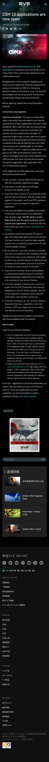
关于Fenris (6, 703)
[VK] (41, 563)
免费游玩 (6, 582)
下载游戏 (6, 587)
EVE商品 (5, 680)
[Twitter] (10, 563)
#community (8, 411)
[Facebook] (4, 563)
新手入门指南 (8, 600)
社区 (4, 629)
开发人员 (6, 638)
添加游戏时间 (8, 591)
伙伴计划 (6, 651)
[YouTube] (17, 563)
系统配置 (6, 596)
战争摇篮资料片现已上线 (33, 481)
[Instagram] (35, 563)
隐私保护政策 (8, 712)
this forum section (28, 396)
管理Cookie (6, 725)
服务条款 (6, 707)
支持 (4, 624)
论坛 (4, 633)
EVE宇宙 (5, 671)
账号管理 (6, 620)
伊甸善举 (6, 656)
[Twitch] (23, 563)
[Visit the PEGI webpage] (6, 745)
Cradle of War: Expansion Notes (33, 497)
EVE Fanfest (7, 675)
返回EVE (5, 647)
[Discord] (29, 563)
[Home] (24, 6)
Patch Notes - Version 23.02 (31, 513)
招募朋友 (6, 642)
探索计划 (6, 684)
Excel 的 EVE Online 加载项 (13, 605)
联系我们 (6, 716)
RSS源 (5, 721)
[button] (45, 4)
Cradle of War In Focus (32, 529)
